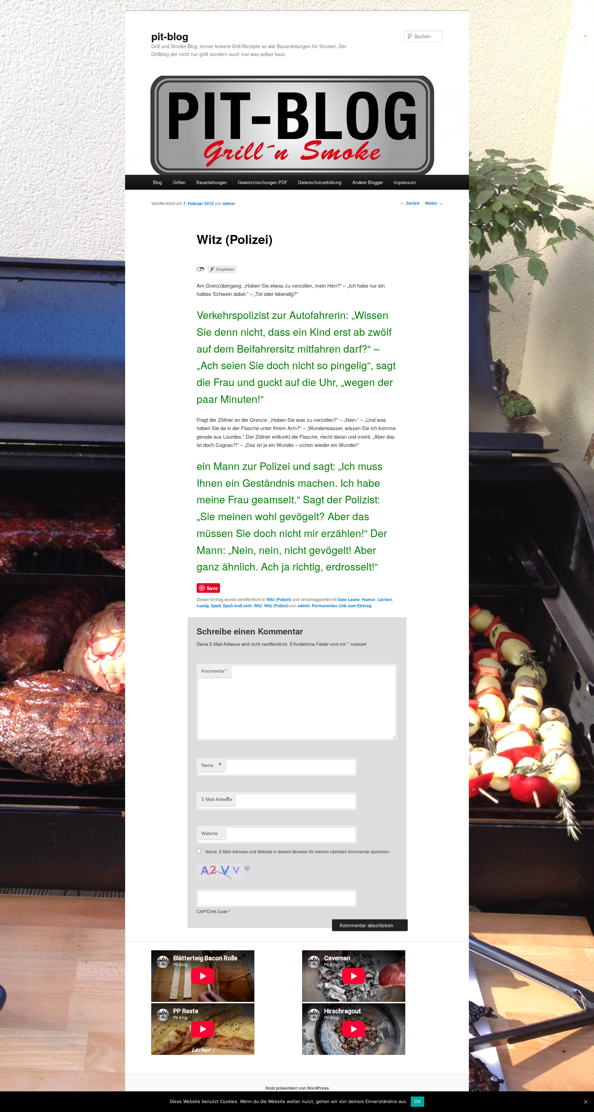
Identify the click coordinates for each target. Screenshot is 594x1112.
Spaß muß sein (237, 605)
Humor (368, 599)
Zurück (410, 203)
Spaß (216, 605)
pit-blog (169, 36)
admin (229, 203)
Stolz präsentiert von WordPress (297, 1088)
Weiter (434, 203)
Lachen (384, 599)
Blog (157, 182)
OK (417, 1101)
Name (211, 765)
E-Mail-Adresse (216, 799)
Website (209, 833)
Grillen (179, 182)
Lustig (203, 605)
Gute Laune (349, 599)
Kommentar (214, 670)
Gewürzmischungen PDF (262, 182)
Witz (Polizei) (278, 599)
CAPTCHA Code (212, 911)
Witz (258, 605)
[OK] (585, 1101)
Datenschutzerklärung (319, 182)
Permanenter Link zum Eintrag (341, 605)
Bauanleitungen (211, 182)
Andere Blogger (367, 182)
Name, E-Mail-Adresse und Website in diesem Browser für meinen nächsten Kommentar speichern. (298, 851)
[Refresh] (247, 867)
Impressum (405, 182)
